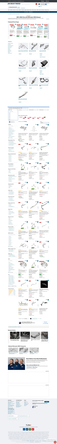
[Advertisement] (28, 377)
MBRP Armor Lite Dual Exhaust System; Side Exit (33, 153)
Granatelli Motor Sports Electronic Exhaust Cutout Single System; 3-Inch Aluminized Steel (26, 32)
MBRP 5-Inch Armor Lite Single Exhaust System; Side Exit (22, 155)
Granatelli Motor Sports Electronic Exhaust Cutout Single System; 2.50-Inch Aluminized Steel (40, 32)
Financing (9, 404)
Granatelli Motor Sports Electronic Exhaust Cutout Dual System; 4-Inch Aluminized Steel (20, 32)
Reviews (25, 405)
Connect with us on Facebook (33, 407)
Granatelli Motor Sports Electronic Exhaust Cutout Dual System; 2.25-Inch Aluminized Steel (47, 32)
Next (40, 318)
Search (36, 4)
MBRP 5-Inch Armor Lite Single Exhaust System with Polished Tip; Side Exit (44, 173)
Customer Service (18, 404)
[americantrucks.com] (14, 3)
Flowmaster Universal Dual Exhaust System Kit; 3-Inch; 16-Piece (23, 133)
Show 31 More (11, 272)
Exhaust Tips (9, 47)
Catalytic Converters (10, 43)
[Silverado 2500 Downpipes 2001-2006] (23, 63)
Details (23, 1)
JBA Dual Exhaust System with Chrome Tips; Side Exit (12, 32)
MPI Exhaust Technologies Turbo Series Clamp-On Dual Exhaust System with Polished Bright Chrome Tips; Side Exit (33, 193)
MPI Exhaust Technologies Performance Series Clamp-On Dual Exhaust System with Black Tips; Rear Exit (23, 173)
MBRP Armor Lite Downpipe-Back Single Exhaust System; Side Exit (44, 231)
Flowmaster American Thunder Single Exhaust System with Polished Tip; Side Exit (43, 309)
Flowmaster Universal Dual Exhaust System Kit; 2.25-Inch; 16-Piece (33, 133)
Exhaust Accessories (10, 45)
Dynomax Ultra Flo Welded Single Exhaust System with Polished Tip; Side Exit (23, 310)
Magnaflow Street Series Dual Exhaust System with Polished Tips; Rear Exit (23, 251)
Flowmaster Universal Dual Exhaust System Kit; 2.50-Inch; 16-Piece (44, 133)
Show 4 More (11, 246)
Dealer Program (26, 404)
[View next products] (48, 31)
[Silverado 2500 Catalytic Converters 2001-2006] (23, 80)
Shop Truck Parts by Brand (11, 403)
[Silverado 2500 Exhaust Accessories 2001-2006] (44, 80)
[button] (40, 6)
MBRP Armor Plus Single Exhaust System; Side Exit (43, 251)
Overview (25, 401)
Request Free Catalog (10, 407)
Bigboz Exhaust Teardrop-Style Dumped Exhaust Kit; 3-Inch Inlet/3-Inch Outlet (44, 290)
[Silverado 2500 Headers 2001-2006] (44, 46)
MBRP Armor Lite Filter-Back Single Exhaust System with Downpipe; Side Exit (34, 290)
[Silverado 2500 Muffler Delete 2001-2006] (23, 94)
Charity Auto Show (26, 403)
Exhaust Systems (10, 46)
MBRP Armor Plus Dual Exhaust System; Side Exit (33, 173)
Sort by (41, 121)
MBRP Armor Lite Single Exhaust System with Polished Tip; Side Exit (23, 212)
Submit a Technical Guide (11, 405)
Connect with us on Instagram (35, 407)
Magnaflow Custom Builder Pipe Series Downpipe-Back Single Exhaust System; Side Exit (43, 153)
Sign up (47, 401)
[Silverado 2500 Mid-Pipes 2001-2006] (34, 46)
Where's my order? (18, 401)
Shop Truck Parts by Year (11, 401)
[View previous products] (8, 31)
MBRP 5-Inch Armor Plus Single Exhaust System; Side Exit (43, 192)
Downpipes (9, 44)
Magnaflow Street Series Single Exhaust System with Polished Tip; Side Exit (33, 212)
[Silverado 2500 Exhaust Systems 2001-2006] (23, 46)
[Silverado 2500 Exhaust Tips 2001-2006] (34, 63)
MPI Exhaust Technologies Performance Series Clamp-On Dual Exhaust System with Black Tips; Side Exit (23, 232)
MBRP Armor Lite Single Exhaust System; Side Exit (22, 192)
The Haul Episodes (10, 406)
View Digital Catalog (10, 408)
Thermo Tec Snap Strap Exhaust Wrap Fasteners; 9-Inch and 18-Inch (33, 32)
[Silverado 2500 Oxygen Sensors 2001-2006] (34, 80)
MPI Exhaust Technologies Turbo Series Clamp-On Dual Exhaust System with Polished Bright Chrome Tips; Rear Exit (33, 271)
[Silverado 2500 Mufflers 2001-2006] (44, 63)
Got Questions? (18, 403)
